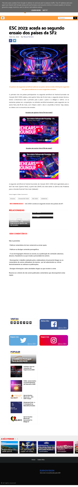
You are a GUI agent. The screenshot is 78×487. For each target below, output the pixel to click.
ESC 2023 (35, 198)
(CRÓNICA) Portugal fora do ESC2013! (21, 360)
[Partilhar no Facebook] (10, 40)
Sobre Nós (41, 459)
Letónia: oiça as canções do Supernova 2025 (29, 368)
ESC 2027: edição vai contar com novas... (27, 450)
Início (33, 459)
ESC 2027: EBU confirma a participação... (62, 450)
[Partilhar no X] (14, 40)
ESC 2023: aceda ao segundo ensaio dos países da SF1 (44, 204)
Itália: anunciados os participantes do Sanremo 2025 (29, 382)
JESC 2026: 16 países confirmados (46, 450)
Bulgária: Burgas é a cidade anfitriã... (8, 450)
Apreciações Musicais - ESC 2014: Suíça (28, 397)
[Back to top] (73, 482)
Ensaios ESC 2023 (24, 198)
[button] (2, 17)
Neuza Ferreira (28, 37)
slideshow (44, 198)
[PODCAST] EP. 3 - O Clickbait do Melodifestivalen (29, 404)
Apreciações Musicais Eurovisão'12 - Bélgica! (28, 419)
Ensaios (12, 198)
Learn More (36, 10)
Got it (45, 10)
